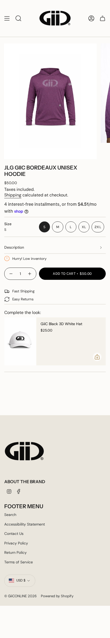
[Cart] (102, 18)
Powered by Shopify (57, 596)
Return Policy (15, 552)
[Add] (97, 357)
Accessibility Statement (24, 524)
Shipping (12, 195)
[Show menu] (7, 18)
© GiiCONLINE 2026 (20, 596)
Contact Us (13, 533)
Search (10, 514)
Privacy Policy (16, 543)
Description (14, 247)
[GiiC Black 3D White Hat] (20, 341)
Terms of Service (18, 562)
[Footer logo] (24, 451)
